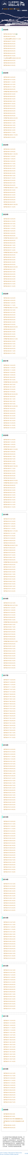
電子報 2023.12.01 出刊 (9, 223)
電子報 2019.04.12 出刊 (9, 571)
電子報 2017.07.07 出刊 (9, 708)
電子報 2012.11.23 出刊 (9, 975)
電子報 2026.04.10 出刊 (9, 55)
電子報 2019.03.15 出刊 (9, 579)
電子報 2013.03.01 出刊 (9, 953)
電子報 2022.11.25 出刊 (9, 303)
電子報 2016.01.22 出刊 (9, 807)
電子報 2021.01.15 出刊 (9, 425)
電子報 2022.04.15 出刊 (9, 341)
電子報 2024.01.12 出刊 (9, 207)
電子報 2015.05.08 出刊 (9, 852)
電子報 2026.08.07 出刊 (9, 34)
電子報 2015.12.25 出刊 (9, 821)
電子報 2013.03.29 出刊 (9, 948)
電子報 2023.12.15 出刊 (9, 221)
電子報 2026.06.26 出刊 (9, 43)
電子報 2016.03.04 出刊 (9, 800)
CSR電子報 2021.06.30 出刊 (11, 394)
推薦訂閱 (11, 9)
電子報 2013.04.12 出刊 (9, 946)
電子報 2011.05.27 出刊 (9, 1044)
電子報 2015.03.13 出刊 (9, 862)
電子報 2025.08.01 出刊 (9, 101)
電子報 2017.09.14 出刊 (9, 696)
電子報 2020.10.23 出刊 (9, 447)
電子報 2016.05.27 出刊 (9, 785)
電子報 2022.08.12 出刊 (9, 322)
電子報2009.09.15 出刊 (9, 1116)
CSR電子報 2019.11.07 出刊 (11, 531)
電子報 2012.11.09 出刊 (9, 977)
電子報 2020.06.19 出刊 (9, 473)
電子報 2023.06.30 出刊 (9, 255)
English (17, 9)
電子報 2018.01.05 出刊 (9, 668)
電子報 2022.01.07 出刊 (9, 353)
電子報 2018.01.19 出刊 (9, 665)
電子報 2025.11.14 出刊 (9, 82)
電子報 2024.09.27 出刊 (9, 166)
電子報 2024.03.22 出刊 (9, 197)
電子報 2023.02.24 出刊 (9, 279)
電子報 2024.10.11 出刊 (9, 163)
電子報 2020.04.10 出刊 (9, 490)
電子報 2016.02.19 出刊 (9, 802)
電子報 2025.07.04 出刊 (9, 106)
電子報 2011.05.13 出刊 (9, 1047)
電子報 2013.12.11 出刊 (9, 924)
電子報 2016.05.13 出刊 (9, 788)
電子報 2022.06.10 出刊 (9, 331)
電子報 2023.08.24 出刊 (9, 243)
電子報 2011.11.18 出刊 (9, 1027)
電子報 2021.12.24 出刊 (9, 365)
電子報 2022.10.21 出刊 (9, 310)
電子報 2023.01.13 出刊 (9, 286)
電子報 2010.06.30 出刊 (9, 1099)
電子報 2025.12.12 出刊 (9, 79)
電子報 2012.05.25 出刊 (9, 991)
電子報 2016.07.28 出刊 (9, 775)
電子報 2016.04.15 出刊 (9, 792)
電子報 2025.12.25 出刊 (9, 77)
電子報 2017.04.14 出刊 (9, 723)
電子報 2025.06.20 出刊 (9, 108)
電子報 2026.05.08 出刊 (9, 51)
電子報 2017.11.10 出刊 (9, 687)
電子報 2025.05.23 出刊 (9, 113)
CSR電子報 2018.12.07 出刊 (11, 605)
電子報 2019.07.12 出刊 (9, 555)
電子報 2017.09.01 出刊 (9, 699)
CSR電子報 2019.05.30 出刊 (11, 562)
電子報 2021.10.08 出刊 (9, 375)
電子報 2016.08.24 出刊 (9, 771)
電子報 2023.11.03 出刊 (9, 228)
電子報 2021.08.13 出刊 (9, 387)
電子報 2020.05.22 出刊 (9, 478)
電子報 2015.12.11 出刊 (9, 824)
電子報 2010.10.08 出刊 (9, 1087)
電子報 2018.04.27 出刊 (9, 648)
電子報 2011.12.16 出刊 (9, 1023)
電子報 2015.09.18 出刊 (9, 838)
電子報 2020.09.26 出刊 (9, 454)
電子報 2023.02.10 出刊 (9, 281)
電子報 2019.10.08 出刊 (9, 538)
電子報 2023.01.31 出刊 (9, 283)
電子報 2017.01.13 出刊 (9, 737)
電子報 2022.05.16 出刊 (9, 334)
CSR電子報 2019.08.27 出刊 (11, 545)
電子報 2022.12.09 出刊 (9, 300)
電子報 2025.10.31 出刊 (9, 84)
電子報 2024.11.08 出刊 (9, 158)
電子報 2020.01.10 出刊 (9, 507)
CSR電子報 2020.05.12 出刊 (11, 483)
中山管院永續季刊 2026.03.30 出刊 (12, 58)
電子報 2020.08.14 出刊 (9, 461)
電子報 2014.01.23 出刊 (9, 908)
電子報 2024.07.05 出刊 (9, 180)
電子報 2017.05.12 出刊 (9, 718)
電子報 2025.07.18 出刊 (9, 103)
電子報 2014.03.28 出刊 (9, 903)
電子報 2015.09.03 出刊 (9, 840)
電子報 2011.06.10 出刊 (9, 1042)
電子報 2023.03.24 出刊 (9, 274)
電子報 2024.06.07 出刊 (9, 183)
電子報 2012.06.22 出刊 (9, 987)
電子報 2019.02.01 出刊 (9, 586)
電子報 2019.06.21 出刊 (9, 557)
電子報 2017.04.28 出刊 (9, 720)
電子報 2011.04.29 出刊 (9, 1049)
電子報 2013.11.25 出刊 (9, 927)
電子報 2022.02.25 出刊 (9, 348)
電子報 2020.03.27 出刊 (9, 492)
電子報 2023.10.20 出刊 (9, 231)
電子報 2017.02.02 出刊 (9, 735)
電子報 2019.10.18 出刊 (9, 535)
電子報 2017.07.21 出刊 (9, 706)
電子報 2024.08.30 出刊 (9, 170)
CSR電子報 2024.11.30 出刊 (11, 154)
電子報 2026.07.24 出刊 (9, 36)
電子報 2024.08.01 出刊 (9, 175)
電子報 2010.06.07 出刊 (9, 1102)
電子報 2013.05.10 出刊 (9, 941)
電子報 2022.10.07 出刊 (9, 312)
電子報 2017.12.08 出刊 (9, 682)
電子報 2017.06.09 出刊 (9, 713)
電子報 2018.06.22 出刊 (9, 636)
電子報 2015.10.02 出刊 (9, 836)
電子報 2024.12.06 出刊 (9, 151)
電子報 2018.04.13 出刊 (9, 651)
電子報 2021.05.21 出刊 (9, 401)
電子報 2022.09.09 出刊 (9, 317)
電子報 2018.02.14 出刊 (9, 660)
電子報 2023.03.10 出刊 (9, 276)
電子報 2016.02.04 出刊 (9, 804)
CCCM (26, 1153)
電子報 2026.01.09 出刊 (9, 65)
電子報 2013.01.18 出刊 (9, 956)
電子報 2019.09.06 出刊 (9, 543)
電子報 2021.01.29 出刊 (9, 423)
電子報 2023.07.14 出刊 (9, 250)
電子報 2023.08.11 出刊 (9, 245)
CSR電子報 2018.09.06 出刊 (11, 622)
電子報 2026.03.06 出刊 (9, 63)
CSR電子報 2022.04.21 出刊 (11, 339)
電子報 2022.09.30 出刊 (9, 315)
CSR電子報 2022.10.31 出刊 (11, 307)
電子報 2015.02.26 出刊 (9, 864)
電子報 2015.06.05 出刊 (9, 848)
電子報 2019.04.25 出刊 (9, 569)
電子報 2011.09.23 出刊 (9, 1037)
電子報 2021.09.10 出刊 (9, 379)
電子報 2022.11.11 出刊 (9, 305)
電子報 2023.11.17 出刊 (9, 226)
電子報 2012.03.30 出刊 (9, 1001)
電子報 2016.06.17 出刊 (9, 783)
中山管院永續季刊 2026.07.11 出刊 (12, 39)
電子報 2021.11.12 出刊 (9, 370)
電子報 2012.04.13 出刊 (9, 999)
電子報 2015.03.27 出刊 (9, 860)
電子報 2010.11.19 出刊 (9, 1080)
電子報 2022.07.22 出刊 (9, 324)
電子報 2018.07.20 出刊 (9, 631)
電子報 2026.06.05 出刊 (9, 46)
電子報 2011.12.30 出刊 (9, 1020)
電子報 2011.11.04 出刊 (9, 1030)
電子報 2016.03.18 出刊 (9, 797)
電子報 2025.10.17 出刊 (9, 86)
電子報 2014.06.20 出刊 (9, 888)
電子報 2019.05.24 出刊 (9, 564)
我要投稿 (5, 9)
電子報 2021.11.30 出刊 (9, 367)
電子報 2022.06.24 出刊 (9, 329)
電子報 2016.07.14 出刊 (9, 778)
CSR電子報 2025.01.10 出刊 (11, 135)
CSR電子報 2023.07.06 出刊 (11, 252)
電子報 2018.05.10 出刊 (9, 646)
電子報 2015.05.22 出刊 (9, 850)
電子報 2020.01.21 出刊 (9, 504)
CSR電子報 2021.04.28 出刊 (11, 406)
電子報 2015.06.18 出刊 (9, 845)
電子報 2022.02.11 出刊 (9, 351)
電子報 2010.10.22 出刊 (9, 1085)
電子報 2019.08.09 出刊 (9, 550)
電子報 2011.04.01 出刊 (9, 1054)
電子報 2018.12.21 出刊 (9, 603)
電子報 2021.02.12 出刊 (9, 420)
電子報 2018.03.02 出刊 (9, 658)
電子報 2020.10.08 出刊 (9, 451)
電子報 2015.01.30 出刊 (9, 869)
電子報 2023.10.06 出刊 (9, 233)
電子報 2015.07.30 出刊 (9, 843)
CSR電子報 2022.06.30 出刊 (11, 327)
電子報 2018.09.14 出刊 (9, 619)
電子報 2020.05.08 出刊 (9, 485)
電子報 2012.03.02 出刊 (9, 1006)
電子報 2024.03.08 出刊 (9, 199)
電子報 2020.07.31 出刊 (9, 463)
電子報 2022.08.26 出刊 (9, 319)
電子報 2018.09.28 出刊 (9, 617)
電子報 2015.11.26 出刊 (9, 826)
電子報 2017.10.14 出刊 (9, 691)
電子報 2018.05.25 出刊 (9, 643)
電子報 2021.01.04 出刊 (9, 427)
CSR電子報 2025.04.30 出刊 (11, 118)
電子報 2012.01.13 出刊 (9, 1008)
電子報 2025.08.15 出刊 (9, 99)
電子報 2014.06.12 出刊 (9, 891)
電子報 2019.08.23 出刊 (9, 547)
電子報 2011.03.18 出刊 (9, 1056)
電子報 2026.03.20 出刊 (9, 60)
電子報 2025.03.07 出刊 (9, 127)
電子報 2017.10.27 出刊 (9, 689)
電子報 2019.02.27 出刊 (9, 581)
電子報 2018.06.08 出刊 (9, 639)
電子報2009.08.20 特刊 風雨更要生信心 (13, 1118)
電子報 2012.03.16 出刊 (9, 1003)
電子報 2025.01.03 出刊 (9, 137)
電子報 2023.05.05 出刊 (9, 264)
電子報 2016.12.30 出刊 (9, 749)
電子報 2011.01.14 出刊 (9, 1061)
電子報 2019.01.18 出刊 (9, 588)
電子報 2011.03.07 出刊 (9, 1059)
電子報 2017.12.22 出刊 (9, 679)
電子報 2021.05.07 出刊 (9, 403)
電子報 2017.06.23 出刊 (9, 711)
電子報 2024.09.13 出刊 (9, 168)
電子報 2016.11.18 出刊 (9, 756)
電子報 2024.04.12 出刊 (9, 195)
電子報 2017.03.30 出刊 (9, 725)
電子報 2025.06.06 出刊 (9, 111)
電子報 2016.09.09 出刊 (9, 768)
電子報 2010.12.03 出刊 (9, 1078)
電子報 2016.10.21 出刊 (9, 761)
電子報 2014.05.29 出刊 (9, 893)
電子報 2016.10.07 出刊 (9, 763)
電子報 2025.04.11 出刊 (9, 123)
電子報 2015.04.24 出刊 (9, 855)
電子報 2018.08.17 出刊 (9, 627)
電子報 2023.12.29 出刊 (9, 219)
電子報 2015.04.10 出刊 (9, 857)
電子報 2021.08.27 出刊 (9, 384)
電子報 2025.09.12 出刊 (9, 94)
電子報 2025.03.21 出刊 (9, 125)
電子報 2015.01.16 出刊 (9, 872)
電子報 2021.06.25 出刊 (9, 396)
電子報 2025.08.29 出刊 (9, 96)
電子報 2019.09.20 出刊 (9, 540)
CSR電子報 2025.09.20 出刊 (11, 91)
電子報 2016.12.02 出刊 (9, 754)
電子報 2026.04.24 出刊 (9, 53)
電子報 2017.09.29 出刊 (9, 694)
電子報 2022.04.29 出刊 (9, 336)
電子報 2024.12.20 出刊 (9, 149)
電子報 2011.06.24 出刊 (9, 1039)
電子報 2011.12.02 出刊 (9, 1025)
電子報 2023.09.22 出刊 (9, 235)
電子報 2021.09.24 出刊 (9, 377)
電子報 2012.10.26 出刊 (9, 979)
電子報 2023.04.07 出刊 (9, 271)
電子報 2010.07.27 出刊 (9, 1097)
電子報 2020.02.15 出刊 (9, 499)
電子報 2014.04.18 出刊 (9, 900)
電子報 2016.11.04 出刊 (9, 759)
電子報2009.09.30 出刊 (9, 1114)
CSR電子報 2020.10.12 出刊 (11, 449)
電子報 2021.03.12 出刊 (9, 415)
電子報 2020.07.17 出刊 (9, 468)
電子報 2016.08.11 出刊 (9, 773)
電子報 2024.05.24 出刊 (9, 185)
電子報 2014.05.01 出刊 (9, 898)
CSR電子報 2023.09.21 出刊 (11, 238)
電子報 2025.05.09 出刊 (9, 115)
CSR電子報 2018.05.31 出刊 (11, 641)
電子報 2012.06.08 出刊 (9, 989)
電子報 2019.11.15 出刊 (9, 528)
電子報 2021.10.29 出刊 (9, 372)
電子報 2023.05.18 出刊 (9, 262)
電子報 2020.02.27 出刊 (9, 497)
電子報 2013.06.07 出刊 (9, 936)
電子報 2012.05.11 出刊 (9, 994)
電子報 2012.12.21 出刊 (9, 970)
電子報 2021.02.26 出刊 (9, 418)
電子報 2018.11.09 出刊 (9, 610)
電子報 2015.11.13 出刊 (9, 828)
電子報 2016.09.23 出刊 (9, 766)
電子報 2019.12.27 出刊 (9, 519)
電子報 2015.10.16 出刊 (9, 833)
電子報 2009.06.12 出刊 (9, 1125)
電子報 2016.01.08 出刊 (9, 809)
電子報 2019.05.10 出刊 (9, 567)
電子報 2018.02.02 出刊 (9, 663)
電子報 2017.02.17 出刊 (9, 732)
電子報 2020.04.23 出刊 (9, 487)
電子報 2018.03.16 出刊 (9, 655)
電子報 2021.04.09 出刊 (9, 411)
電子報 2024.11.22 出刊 (9, 156)
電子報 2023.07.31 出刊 (9, 247)
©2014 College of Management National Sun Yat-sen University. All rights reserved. (11, 1153)
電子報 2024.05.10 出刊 (9, 190)
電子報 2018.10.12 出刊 (9, 615)
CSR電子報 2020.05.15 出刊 (11, 480)
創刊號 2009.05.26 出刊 (9, 1127)
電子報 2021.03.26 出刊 (9, 413)
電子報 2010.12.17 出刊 (9, 1075)
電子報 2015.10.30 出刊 (9, 831)
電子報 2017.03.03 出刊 (9, 730)
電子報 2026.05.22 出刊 (9, 48)
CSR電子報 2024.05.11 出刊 (11, 187)
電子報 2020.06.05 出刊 (9, 475)
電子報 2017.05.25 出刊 (9, 716)
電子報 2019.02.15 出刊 (9, 584)
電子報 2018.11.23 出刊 (9, 607)
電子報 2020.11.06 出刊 (9, 444)
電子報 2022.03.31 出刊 (9, 343)
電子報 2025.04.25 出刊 (9, 120)
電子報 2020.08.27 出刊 (9, 459)
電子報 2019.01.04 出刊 (9, 591)
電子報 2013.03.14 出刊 (9, 951)
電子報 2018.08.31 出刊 (9, 624)
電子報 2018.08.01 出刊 (9, 629)
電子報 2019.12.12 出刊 (9, 521)
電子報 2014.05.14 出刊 (9, 895)
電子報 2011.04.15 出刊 (9, 1051)
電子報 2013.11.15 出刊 (9, 929)
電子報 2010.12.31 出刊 (9, 1073)
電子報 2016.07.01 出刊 (9, 780)
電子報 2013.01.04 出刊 (9, 958)
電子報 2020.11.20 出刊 (9, 442)
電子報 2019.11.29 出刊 (9, 523)
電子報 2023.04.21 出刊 (9, 269)
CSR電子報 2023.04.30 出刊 (11, 267)
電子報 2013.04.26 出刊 (9, 943)
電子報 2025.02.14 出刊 (9, 130)
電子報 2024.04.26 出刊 (9, 192)
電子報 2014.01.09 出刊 (9, 910)
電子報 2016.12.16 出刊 (9, 751)
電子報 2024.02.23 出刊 (9, 202)
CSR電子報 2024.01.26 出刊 (11, 204)
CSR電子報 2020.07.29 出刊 (11, 466)
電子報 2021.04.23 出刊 (9, 408)
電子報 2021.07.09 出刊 (9, 391)
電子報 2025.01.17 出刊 (9, 132)
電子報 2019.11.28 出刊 (9, 526)
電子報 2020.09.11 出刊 (9, 456)
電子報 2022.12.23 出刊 (9, 298)
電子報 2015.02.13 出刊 (9, 867)
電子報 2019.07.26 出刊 (9, 552)
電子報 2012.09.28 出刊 (9, 984)
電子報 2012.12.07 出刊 (9, 972)
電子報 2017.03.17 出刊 (9, 728)
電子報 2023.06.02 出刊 (9, 259)
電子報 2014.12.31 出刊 (9, 883)
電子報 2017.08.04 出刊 (9, 704)
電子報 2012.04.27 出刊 (9, 996)
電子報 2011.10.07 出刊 (9, 1035)
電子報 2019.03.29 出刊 (9, 576)
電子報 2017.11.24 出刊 (9, 684)
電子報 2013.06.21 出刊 (9, 934)
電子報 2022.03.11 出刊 (9, 346)
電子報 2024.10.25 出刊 (9, 161)
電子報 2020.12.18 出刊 (9, 439)
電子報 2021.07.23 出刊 (9, 389)
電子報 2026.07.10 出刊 (9, 41)
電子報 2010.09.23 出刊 (9, 1090)
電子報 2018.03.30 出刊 (9, 653)
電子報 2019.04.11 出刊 (9, 574)
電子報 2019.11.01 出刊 (9, 533)
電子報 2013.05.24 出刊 (9, 939)
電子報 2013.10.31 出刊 (9, 931)
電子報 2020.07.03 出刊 (9, 471)
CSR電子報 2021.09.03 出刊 (11, 382)
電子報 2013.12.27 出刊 (9, 922)
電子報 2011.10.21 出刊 (9, 1032)
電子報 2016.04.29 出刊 (9, 790)
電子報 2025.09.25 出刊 (9, 89)
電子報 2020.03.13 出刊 (9, 495)
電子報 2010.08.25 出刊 (9, 1095)
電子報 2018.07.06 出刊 (9, 634)
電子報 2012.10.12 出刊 (9, 982)
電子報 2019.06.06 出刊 (9, 559)
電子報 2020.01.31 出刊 (9, 502)
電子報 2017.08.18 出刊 (9, 701)
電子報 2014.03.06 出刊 (9, 905)
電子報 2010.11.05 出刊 (9, 1083)
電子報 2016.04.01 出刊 (9, 795)
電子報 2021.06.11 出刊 (9, 399)
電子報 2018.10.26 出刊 (9, 612)
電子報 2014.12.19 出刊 (9, 886)
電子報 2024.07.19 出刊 (9, 178)
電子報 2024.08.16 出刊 (9, 173)
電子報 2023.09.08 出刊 (9, 240)
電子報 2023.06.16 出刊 (9, 257)
